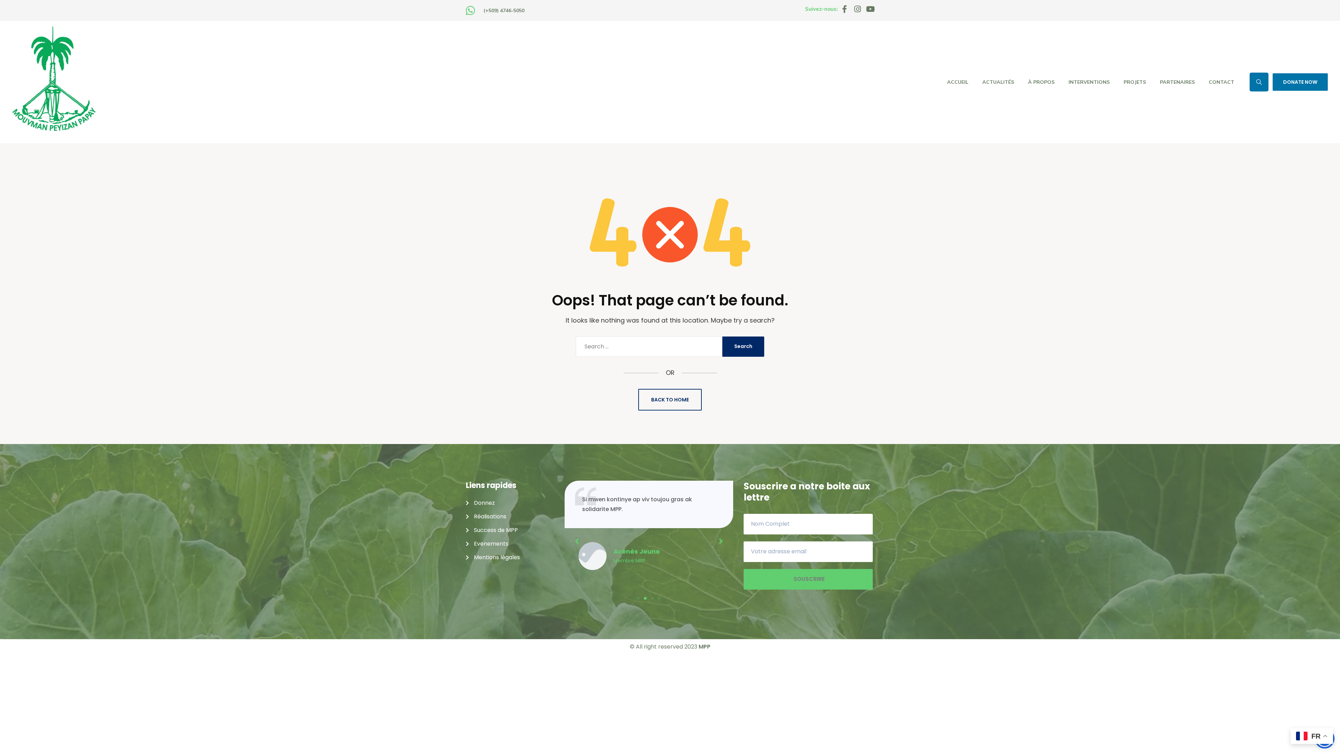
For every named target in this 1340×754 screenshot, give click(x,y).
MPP (704, 647)
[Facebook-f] (844, 9)
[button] (638, 598)
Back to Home (670, 399)
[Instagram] (857, 9)
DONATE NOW (1300, 82)
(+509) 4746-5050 (504, 10)
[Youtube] (870, 9)
